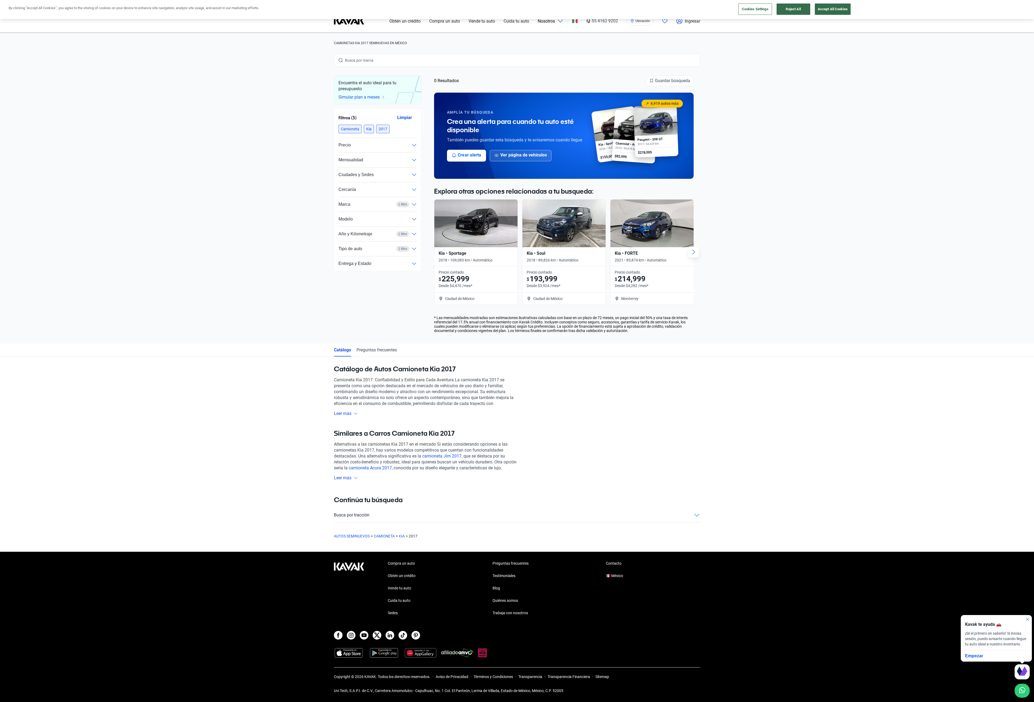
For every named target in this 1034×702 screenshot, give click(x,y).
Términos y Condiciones (493, 677)
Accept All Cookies (833, 9)
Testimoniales (503, 576)
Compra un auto (444, 21)
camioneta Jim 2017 (442, 456)
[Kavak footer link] (349, 588)
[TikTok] (403, 635)
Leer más (342, 413)
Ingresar (692, 21)
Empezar (974, 656)
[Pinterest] (415, 635)
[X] (377, 635)
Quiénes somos (505, 600)
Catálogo (342, 349)
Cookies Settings (755, 9)
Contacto (613, 563)
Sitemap (602, 677)
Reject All (793, 9)
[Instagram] (351, 635)
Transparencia (530, 677)
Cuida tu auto (516, 21)
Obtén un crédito (405, 21)
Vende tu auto (482, 21)
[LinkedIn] (390, 635)
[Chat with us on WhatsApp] (1022, 690)
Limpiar (404, 117)
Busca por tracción (351, 515)
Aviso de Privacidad (452, 677)
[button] (350, 129)
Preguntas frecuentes (377, 349)
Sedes (393, 613)
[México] (575, 21)
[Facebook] (338, 635)
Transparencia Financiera (569, 677)
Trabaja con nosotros (510, 613)
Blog (496, 588)
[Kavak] (349, 21)
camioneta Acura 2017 (370, 467)
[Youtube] (364, 635)
